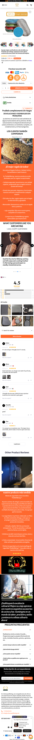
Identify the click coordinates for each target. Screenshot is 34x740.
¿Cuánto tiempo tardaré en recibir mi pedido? (14, 645)
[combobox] (31, 330)
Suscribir (28, 678)
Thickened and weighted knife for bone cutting (24, 724)
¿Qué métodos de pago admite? (11, 649)
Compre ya (17, 92)
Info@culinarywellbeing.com (11, 713)
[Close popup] (31, 718)
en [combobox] (3, 277)
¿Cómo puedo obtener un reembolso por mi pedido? (16, 664)
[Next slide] (32, 45)
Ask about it (27, 730)
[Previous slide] (2, 45)
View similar (17, 730)
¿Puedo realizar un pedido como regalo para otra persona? (15, 659)
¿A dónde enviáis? (7, 630)
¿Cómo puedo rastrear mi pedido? (11, 654)
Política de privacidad (19, 682)
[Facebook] (8, 727)
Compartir (28, 108)
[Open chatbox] (31, 737)
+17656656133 (7, 711)
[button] (4, 5)
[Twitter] (11, 727)
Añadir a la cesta (21, 88)
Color (4, 83)
